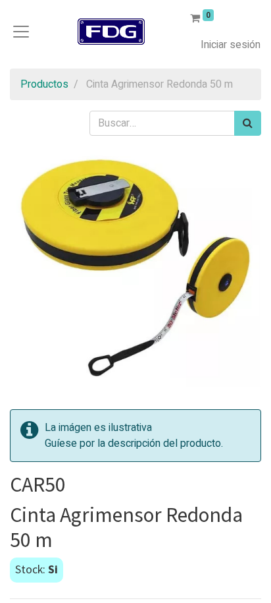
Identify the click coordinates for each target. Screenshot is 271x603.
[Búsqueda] (247, 123)
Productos (44, 84)
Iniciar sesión (230, 45)
